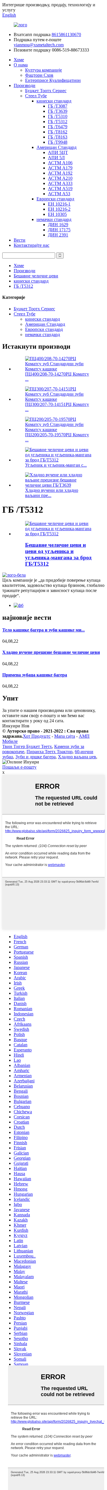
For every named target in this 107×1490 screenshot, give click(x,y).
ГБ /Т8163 (57, 137)
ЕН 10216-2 (59, 209)
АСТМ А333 (60, 183)
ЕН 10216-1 (59, 204)
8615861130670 (66, 34)
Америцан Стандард (56, 147)
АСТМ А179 (60, 167)
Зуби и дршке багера (35, 756)
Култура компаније (43, 70)
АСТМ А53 (59, 193)
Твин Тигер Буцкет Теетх (27, 746)
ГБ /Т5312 (57, 121)
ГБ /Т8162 (57, 131)
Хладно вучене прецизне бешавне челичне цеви (51, 652)
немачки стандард (54, 219)
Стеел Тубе (36, 95)
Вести (19, 240)
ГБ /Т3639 (57, 111)
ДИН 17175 (59, 229)
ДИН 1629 (58, 224)
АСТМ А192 (60, 173)
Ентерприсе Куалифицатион (53, 80)
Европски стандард (55, 198)
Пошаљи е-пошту (19, 767)
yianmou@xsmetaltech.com (39, 44)
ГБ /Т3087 (57, 106)
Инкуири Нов (15, 725)
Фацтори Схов (39, 75)
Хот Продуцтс (37, 736)
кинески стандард (54, 100)
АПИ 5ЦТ (58, 152)
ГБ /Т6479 (57, 126)
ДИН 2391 (58, 234)
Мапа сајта (64, 736)
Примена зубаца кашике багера (34, 674)
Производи (24, 85)
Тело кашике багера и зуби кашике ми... (43, 629)
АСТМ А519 (60, 188)
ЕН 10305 (57, 214)
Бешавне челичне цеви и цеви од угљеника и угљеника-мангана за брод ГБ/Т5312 (58, 554)
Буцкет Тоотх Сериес (45, 90)
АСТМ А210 (60, 178)
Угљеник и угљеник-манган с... (56, 465)
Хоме (19, 59)
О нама (21, 64)
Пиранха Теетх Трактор (49, 751)
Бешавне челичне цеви (36, 275)
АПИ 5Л (56, 157)
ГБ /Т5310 (57, 116)
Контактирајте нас (31, 245)
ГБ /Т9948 (57, 142)
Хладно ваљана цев (77, 756)
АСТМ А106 (60, 162)
